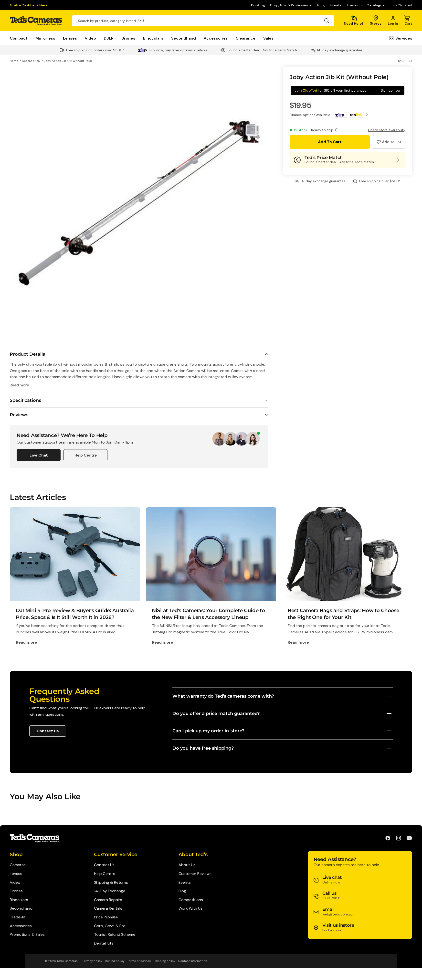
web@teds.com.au (337, 914)
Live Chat (39, 455)
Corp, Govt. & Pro (110, 925)
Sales (268, 38)
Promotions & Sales (27, 934)
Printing (258, 5)
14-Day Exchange (109, 891)
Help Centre (85, 455)
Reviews (19, 414)
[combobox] (203, 20)
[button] (389, 142)
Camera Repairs (108, 899)
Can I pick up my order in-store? (208, 731)
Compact (19, 38)
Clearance (245, 38)
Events (336, 5)
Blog (321, 5)
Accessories (216, 38)
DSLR (109, 38)
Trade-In (354, 5)
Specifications (25, 400)
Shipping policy (164, 961)
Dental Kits (103, 943)
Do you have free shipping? (203, 748)
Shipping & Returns (111, 882)
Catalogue (376, 5)
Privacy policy (92, 961)
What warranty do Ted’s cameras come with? (223, 696)
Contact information (192, 961)
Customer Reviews (195, 873)
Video (90, 38)
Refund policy (115, 961)
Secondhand (183, 38)
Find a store (331, 930)
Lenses (70, 38)
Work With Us (190, 908)
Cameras (18, 864)
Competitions (191, 899)
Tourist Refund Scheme (114, 934)
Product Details (27, 354)
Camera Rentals (108, 908)
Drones (128, 38)
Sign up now (391, 90)
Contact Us (48, 731)
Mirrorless (45, 38)
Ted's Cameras (67, 961)
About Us (187, 864)
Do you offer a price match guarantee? (216, 713)
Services (403, 38)
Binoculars (153, 38)
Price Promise (106, 917)
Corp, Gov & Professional (291, 5)
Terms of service (139, 961)
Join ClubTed (401, 5)
